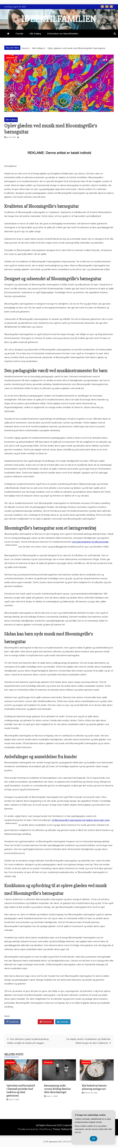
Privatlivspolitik (111, 6)
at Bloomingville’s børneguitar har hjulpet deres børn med (81, 820)
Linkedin (63, 1021)
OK (93, 1138)
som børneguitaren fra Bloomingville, (90, 541)
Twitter (30, 1021)
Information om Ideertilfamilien (107, 6)
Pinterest (47, 1021)
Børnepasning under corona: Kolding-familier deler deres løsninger (57, 1089)
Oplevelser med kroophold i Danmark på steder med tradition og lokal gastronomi (20, 1090)
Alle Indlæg (35, 33)
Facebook (13, 1021)
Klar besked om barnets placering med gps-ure (94, 1087)
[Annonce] (21, 1079)
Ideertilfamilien (59, 18)
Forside (102, 6)
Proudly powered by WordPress (34, 1129)
